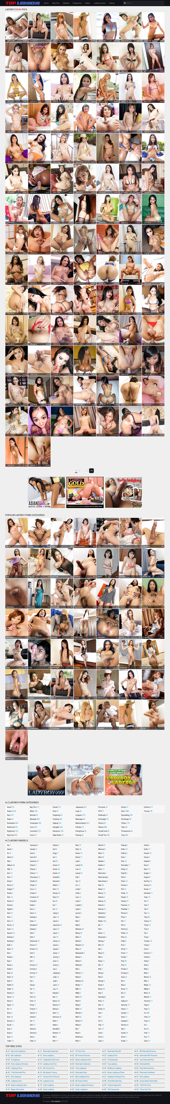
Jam (56, 917)
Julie (55, 981)
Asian (11, 811)
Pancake (125, 865)
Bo (9, 1009)
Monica (101, 849)
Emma (34, 965)
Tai (146, 901)
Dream (34, 949)
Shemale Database (147, 1072)
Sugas (147, 873)
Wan (146, 973)
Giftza (33, 1029)
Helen (56, 885)
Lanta (79, 865)
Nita (100, 957)
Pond (124, 949)
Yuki (147, 1033)
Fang (32, 985)
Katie (55, 1025)
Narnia (102, 909)
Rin (123, 981)
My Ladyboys (16, 1055)
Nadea (101, 861)
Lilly (78, 877)
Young (148, 811)
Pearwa (125, 905)
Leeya (79, 873)
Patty (124, 893)
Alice (10, 857)
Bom (9, 1013)
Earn (32, 953)
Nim (101, 945)
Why (146, 981)
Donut (33, 945)
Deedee (33, 925)
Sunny (147, 885)
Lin (78, 885)
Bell (9, 981)
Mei (78, 969)
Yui (146, 1029)
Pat (123, 889)
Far (32, 989)
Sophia (147, 861)
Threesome (127, 831)
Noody (101, 981)
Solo (125, 811)
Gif (32, 1021)
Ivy (55, 909)
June (56, 985)
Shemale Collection (82, 1064)
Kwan (79, 853)
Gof (55, 849)
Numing (102, 997)
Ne (100, 925)
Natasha (102, 913)
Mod (78, 1033)
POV (101, 811)
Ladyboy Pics (112, 1055)
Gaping (57, 823)
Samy (124, 1009)
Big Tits (34, 807)
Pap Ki (124, 873)
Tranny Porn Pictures (51, 1077)
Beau (10, 965)
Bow (9, 1029)
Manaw (80, 929)
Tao (146, 913)
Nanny (102, 901)
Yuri (146, 1037)
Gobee (56, 845)
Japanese (81, 807)
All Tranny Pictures (82, 1055)
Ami (10, 877)
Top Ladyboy (112, 1064)
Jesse (56, 945)
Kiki (55, 1037)
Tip (146, 933)
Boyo (10, 1033)
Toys (124, 835)
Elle (32, 957)
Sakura (124, 1001)
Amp (9, 881)
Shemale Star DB (114, 1051)
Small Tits (104, 835)
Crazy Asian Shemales (148, 1081)
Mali (78, 925)
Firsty (33, 1005)
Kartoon (57, 1017)
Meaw (79, 957)
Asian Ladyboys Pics (83, 1060)
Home (46, 3)
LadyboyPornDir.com (51, 1060)
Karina (56, 1005)
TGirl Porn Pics (145, 1085)
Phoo (124, 917)
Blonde (34, 815)
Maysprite (80, 953)
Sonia (147, 857)
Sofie (147, 849)
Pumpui (125, 973)
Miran (79, 1021)
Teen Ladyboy (48, 1085)
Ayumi (11, 933)
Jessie (56, 949)
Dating (111, 3)
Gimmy (33, 1033)
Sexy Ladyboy (48, 1055)
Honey (56, 893)
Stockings (126, 819)
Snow (124, 1037)
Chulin (33, 881)
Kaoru (56, 1001)
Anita (10, 893)
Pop (124, 961)
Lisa (78, 897)
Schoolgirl (103, 819)
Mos (101, 857)
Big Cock (12, 835)
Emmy (33, 973)
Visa (146, 965)
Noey (101, 961)
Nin (100, 949)
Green (56, 869)
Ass (10, 815)
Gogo (55, 853)
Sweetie (148, 893)
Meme (79, 973)
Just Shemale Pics (147, 1060)
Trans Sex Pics (145, 1089)
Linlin (78, 893)
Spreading (127, 815)
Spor (147, 869)
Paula (124, 897)
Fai (32, 981)
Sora (146, 865)
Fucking (57, 819)
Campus (34, 845)
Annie (10, 905)
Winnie (147, 997)
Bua (10, 1037)
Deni (32, 933)
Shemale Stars (81, 1072)
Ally (9, 869)
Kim (55, 1041)
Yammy (148, 1001)
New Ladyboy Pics (82, 1077)
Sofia (146, 845)
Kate (55, 1021)
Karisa (56, 1009)
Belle (10, 989)
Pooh (124, 953)
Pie (123, 921)
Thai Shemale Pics (18, 1072)
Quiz (124, 977)
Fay (32, 993)
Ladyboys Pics (16, 1068)
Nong (101, 973)
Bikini (33, 811)
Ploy (124, 937)
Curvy (33, 835)
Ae (9, 845)
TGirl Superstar (113, 1089)
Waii (146, 969)
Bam (10, 949)
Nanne (101, 897)
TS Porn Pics (80, 1051)
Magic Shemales (17, 1089)
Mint (78, 1017)
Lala (78, 861)
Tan (146, 909)
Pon (123, 945)
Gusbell (56, 877)
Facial (57, 807)
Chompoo (35, 877)
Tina (146, 929)
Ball (9, 945)
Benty (10, 993)
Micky (79, 985)
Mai (78, 921)
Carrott (33, 857)
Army (10, 925)
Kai (55, 997)
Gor (55, 857)
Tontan (148, 941)
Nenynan (102, 937)
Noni (100, 977)
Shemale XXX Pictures (148, 1055)
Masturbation (82, 823)
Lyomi (79, 913)
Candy (33, 849)
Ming (78, 1005)
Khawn (56, 1033)
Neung (101, 941)
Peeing (79, 835)
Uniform (148, 807)
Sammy (125, 1005)
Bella (10, 985)
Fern (33, 997)
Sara (124, 1017)
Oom (101, 1037)
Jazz (56, 929)
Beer (10, 977)
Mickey (79, 981)
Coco (33, 889)
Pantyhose (81, 831)
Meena (79, 965)
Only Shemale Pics (147, 1068)
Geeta (33, 1017)
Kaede (56, 993)
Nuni (101, 1001)
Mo (77, 1029)
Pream (124, 969)
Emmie (33, 969)
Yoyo (147, 1021)
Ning (101, 953)
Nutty (101, 1009)
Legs (79, 811)
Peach (124, 901)
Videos (87, 3)
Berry (10, 1001)
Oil (100, 1021)
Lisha (78, 901)
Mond (101, 845)
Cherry (34, 873)
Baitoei (10, 937)
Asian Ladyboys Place (115, 1072)
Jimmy (56, 957)
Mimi (79, 997)
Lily (78, 881)
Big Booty (12, 831)
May (78, 949)
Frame (33, 1009)
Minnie (79, 1013)
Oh (100, 1017)
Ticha (147, 925)
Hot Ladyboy (144, 1077)
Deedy (33, 929)
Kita (78, 845)
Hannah (56, 881)
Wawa (147, 977)
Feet (56, 811)
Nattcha (102, 917)
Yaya (146, 1005)
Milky (78, 993)
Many (79, 933)
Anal (10, 807)
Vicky (146, 961)
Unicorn (148, 953)
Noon (101, 989)
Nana (101, 889)
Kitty (78, 849)
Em (32, 961)
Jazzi (56, 933)
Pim (123, 925)
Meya (78, 977)
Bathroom (12, 827)
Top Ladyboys (55, 1101)
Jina (55, 961)
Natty (102, 921)
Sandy (124, 1013)
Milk (78, 989)
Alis (9, 861)
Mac (78, 917)
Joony (56, 965)
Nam (101, 869)
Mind (78, 1001)
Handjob (58, 827)
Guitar (56, 873)
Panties (80, 827)
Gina (32, 1037)
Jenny (56, 941)
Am (9, 873)
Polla (123, 941)
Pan (124, 861)
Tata (147, 917)
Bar (9, 953)
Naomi (101, 905)
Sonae (147, 853)
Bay (9, 961)
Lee (78, 869)
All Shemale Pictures (148, 1051)
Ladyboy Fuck (48, 1081)
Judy (56, 977)
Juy (55, 989)
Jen (55, 937)
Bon (10, 1017)
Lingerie (80, 815)
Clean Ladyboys (81, 1089)
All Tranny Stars (81, 1081)
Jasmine (57, 925)
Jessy (56, 953)
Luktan (79, 905)
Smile (124, 1033)
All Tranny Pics (49, 1068)
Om (101, 1029)
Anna (10, 901)
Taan (147, 897)
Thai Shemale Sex (114, 1081)
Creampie (35, 823)
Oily (101, 1025)
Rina (123, 985)
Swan (147, 889)
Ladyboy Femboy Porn (116, 1077)
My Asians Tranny (50, 1072)
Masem (80, 945)
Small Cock (103, 831)
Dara (33, 913)
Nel (100, 929)
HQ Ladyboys (16, 1077)
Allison (11, 865)
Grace (56, 865)
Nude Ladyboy (48, 1089)
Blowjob (35, 819)
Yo (146, 1013)
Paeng (124, 845)
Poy (123, 965)
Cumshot (35, 831)
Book (10, 1025)
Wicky (147, 985)
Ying (147, 1009)
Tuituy (147, 945)
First (33, 1001)
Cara (32, 853)
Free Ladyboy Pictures (19, 1064)
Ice (55, 901)
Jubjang (56, 973)
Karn (56, 1013)
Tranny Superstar (114, 1085)
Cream (33, 893)
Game (33, 1013)
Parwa (124, 885)
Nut (100, 1005)
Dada (32, 905)
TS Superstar (112, 1060)
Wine (147, 993)
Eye (32, 977)
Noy (100, 993)
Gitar (33, 1041)
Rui (123, 993)
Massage (80, 819)
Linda (78, 889)
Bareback (12, 823)
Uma (146, 949)
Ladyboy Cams (100, 3)
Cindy (33, 885)
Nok (100, 969)
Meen (78, 961)
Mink (79, 1009)
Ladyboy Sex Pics (50, 1064)
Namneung (103, 877)
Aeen (10, 849)
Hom (56, 889)
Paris (124, 881)
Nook (101, 985)
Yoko (147, 1017)
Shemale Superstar (50, 1051)
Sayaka (124, 1021)
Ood (100, 1033)
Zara (147, 1041)
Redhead (103, 815)
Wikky (147, 989)
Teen (124, 827)
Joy (55, 969)
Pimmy (124, 929)
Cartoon (34, 861)
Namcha (102, 873)
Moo (101, 853)
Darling (33, 917)
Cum (33, 827)
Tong (146, 937)
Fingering (57, 815)
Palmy (124, 853)
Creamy (34, 897)
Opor (101, 1041)
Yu (145, 1025)
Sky (123, 1029)
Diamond (34, 941)
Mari (78, 937)
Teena (147, 921)
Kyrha (79, 857)
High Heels (58, 835)
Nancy (102, 893)
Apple (10, 909)
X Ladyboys (15, 1060)
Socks (124, 807)
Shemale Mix (145, 1064)
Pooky (124, 957)
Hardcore (58, 831)
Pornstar (103, 807)
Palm (124, 849)
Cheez (33, 869)
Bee (10, 973)
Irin (55, 905)
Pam (123, 857)
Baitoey (11, 941)
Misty (78, 1025)
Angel (10, 889)
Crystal (33, 901)
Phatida (125, 909)
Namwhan (103, 881)
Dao (32, 909)
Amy (10, 885)
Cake (10, 1041)
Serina (125, 1025)
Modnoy (79, 1037)
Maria (78, 941)
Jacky (56, 913)
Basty (10, 957)
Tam (146, 905)
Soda (124, 1041)
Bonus (11, 1021)
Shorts (102, 823)
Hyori (56, 897)
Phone (124, 913)
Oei (100, 1013)
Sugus (147, 877)
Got (55, 861)
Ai (9, 853)
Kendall (56, 1029)
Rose (124, 989)
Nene (101, 933)
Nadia (101, 865)
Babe (10, 819)
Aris (10, 917)
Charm (33, 865)
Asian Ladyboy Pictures (84, 1085)
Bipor (10, 1005)
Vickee (147, 957)
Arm (10, 921)
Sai (123, 997)
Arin (10, 913)
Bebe (10, 969)
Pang (124, 869)
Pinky (124, 933)
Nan (101, 885)
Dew (32, 937)
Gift (32, 1025)
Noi (100, 965)
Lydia (78, 909)
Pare (123, 877)
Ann (10, 897)
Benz (10, 997)
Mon (78, 1041)
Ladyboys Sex (16, 1081)
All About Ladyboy (114, 1068)
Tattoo (125, 823)
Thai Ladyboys (81, 1068)
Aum (10, 929)
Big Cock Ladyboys (18, 1051)
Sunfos (148, 881)
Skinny (102, 827)
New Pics (55, 3)
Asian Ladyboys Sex (19, 1085)
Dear (33, 921)
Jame (56, 921)
